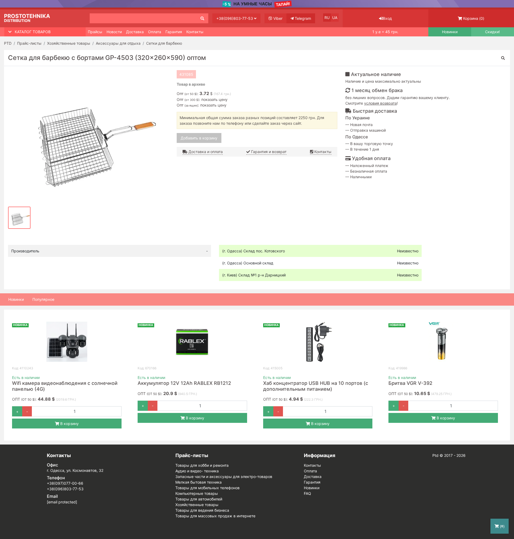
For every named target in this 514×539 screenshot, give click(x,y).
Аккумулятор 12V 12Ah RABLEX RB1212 (184, 383)
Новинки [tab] (16, 299)
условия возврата (380, 103)
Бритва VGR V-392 (410, 383)
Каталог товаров (33, 31)
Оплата (154, 31)
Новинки (450, 32)
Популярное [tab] (43, 299)
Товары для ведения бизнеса (202, 510)
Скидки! (492, 32)
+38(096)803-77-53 (235, 18)
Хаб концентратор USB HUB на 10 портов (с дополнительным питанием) (315, 386)
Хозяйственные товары (196, 504)
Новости (114, 31)
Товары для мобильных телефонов (207, 487)
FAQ (307, 493)
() (473, 18)
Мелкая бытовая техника (198, 482)
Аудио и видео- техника (197, 471)
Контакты (194, 31)
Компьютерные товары (196, 493)
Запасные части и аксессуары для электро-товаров (223, 476)
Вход (387, 18)
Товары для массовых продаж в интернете (215, 516)
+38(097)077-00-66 (65, 483)
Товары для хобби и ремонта (202, 465)
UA (334, 17)
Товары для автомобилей (198, 499)
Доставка (135, 31)
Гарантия (173, 31)
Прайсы (95, 31)
